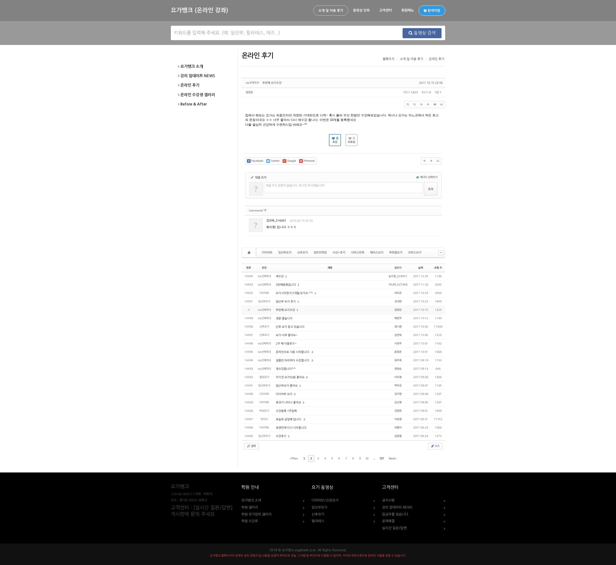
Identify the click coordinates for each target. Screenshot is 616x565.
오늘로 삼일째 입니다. (289, 419)
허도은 (398, 293)
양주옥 (398, 360)
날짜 (420, 268)
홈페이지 (388, 59)
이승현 (398, 419)
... (374, 458)
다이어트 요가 (284, 394)
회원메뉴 (407, 10)
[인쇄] (441, 104)
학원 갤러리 (249, 507)
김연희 (398, 335)
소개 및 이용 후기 (330, 10)
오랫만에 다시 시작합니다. (291, 427)
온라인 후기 (189, 85)
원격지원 (433, 10)
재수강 (280, 276)
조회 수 (438, 268)
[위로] (421, 104)
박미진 (398, 385)
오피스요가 (414, 252)
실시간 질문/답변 (394, 528)
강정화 (398, 411)
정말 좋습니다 (284, 318)
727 (381, 458)
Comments (258, 210)
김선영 (398, 402)
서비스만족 (357, 252)
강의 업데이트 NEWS (197, 76)
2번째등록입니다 (286, 284)
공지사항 (388, 500)
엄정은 (249, 92)
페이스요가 (376, 252)
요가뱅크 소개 (191, 66)
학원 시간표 (249, 521)
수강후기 (281, 436)
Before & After (193, 104)
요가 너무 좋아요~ (287, 335)
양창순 (398, 368)
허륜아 (398, 427)
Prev (294, 458)
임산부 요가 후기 (286, 301)
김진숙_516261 (276, 220)
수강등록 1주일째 (286, 411)
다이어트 (267, 252)
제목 (329, 268)
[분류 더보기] (440, 252)
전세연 (398, 301)
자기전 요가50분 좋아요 (290, 377)
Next (392, 458)
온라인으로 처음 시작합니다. (293, 352)
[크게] (407, 104)
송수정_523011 (398, 276)
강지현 (398, 394)
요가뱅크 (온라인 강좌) (199, 10)
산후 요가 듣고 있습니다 (290, 326)
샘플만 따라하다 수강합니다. (293, 360)
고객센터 (385, 10)
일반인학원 (320, 252)
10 (367, 458)
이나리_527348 (398, 284)
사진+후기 (339, 252)
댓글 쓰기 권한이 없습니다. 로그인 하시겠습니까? (295, 185)
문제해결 (388, 521)
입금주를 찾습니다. (395, 514)
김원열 (398, 436)
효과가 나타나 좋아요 (289, 402)
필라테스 (318, 521)
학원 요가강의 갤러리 (256, 514)
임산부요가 (284, 252)
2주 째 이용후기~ (286, 343)
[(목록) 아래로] (428, 104)
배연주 (398, 318)
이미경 (398, 377)
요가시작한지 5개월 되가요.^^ (295, 293)
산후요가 (302, 252)
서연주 (398, 343)
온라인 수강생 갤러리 (197, 95)
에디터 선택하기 (428, 177)
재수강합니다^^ (285, 368)
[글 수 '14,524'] (249, 252)
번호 (248, 268)
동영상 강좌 (361, 10)
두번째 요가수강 (272, 82)
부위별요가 (395, 252)
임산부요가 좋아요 (287, 385)
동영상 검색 (424, 33)
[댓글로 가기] (434, 104)
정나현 (398, 326)
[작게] (414, 104)
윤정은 (398, 352)
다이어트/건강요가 (325, 500)
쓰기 (436, 446)
